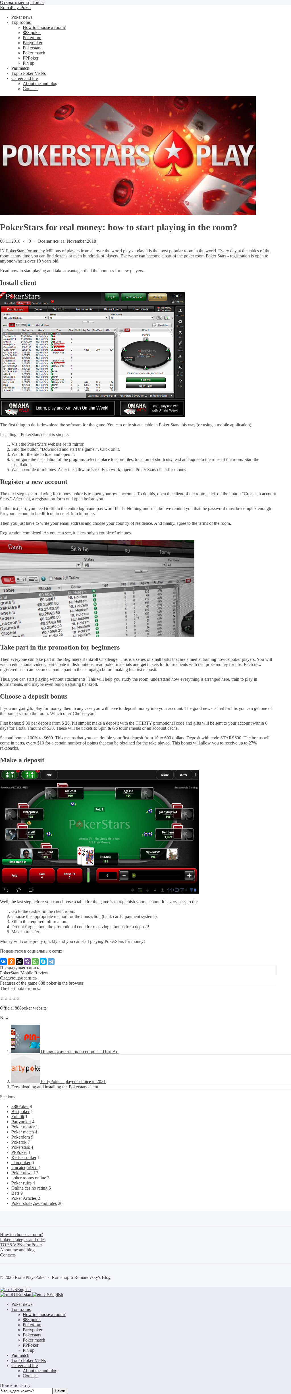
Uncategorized (24, 1167)
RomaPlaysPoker (15, 7)
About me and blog (40, 1370)
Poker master (23, 1126)
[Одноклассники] (11, 961)
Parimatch (20, 1355)
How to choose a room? (44, 1314)
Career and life (24, 1365)
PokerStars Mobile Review (24, 972)
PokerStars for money (25, 250)
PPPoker (19, 1152)
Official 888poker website (23, 1008)
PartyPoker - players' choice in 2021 (73, 1081)
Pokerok (18, 1142)
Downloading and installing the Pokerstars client (54, 1086)
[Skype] (43, 961)
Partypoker (21, 1121)
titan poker (20, 1162)
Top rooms (21, 1309)
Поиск (37, 2)
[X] (19, 961)
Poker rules (21, 1183)
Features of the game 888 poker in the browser (41, 983)
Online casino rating (29, 1188)
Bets (15, 1193)
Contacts (30, 1375)
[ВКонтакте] (3, 961)
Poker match (22, 1131)
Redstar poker (23, 1157)
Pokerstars (20, 1147)
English (24, 1289)
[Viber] (27, 961)
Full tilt (17, 1116)
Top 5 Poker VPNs (28, 1360)
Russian (24, 1294)
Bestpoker (20, 1111)
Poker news (21, 1172)
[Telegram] (51, 961)
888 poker (32, 1319)
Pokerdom (20, 1137)
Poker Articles (24, 1198)
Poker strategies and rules (34, 1203)
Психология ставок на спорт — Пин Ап (80, 1051)
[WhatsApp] (35, 961)
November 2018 (81, 241)
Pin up (28, 1350)
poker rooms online (28, 1177)
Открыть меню (14, 2)
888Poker (20, 1106)
